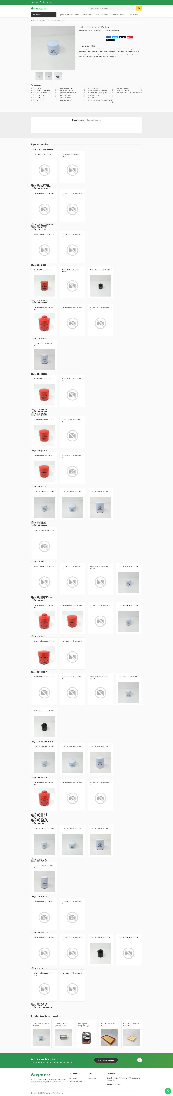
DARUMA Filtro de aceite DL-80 (44, 193)
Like (109, 37)
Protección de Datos (75, 1081)
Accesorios (87, 14)
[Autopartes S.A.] (39, 8)
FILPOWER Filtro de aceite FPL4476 (70, 271)
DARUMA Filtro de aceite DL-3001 (43, 271)
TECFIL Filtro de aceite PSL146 (44, 491)
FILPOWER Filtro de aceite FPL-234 (44, 867)
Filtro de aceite (40, 20)
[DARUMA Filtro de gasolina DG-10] (63, 1037)
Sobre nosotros (74, 1078)
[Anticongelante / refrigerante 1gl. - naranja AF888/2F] (86, 1037)
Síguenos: (35, 2)
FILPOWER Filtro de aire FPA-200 (131, 1025)
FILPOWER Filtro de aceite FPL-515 (44, 344)
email (130, 37)
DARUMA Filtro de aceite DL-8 (44, 379)
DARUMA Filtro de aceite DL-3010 (43, 974)
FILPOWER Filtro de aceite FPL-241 (72, 194)
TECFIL (100, 30)
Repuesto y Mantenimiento (68, 14)
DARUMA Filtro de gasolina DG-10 (61, 1025)
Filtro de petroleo (38, 1028)
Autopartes (46, 1093)
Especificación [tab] (94, 120)
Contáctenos (133, 14)
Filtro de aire (105, 1028)
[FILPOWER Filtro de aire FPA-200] (131, 1037)
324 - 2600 (116, 1084)
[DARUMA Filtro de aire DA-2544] (109, 1037)
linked (123, 37)
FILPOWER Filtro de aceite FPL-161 (72, 974)
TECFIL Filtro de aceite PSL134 (100, 270)
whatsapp (111, 40)
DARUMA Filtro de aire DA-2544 (108, 1025)
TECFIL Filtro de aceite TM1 (99, 491)
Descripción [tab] (78, 120)
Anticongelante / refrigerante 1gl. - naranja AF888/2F (84, 1026)
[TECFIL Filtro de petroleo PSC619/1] (41, 1037)
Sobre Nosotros (118, 14)
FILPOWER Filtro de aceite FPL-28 (72, 380)
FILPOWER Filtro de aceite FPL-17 (72, 642)
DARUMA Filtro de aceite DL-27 (44, 641)
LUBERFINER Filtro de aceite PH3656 (71, 155)
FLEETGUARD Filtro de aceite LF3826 (43, 155)
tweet (115, 37)
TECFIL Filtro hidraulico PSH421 (44, 530)
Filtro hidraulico (39, 535)
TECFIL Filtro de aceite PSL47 (71, 491)
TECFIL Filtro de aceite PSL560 (44, 711)
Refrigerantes (82, 1028)
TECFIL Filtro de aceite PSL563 (128, 937)
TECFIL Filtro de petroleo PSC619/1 (41, 1025)
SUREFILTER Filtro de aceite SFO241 (99, 567)
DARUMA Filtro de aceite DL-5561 (43, 308)
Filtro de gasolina (61, 1028)
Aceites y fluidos (102, 14)
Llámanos (106, 1060)
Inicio (32, 20)
